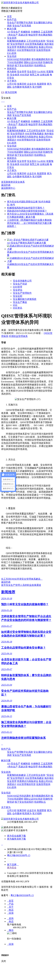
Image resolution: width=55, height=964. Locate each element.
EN (2, 92)
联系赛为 (27, 87)
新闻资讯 (11, 68)
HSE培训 (24, 74)
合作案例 (17, 87)
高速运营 (23, 35)
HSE (15, 305)
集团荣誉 (41, 84)
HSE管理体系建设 (34, 44)
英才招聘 (37, 87)
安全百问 (31, 71)
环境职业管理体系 (18, 336)
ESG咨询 (11, 53)
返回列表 (6, 185)
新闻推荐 (8, 592)
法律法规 (44, 74)
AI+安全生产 (13, 32)
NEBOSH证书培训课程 (19, 59)
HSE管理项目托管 (26, 50)
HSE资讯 (17, 308)
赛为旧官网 (11, 92)
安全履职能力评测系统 (24, 299)
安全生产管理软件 (22, 293)
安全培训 (11, 56)
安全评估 (17, 290)
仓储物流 (35, 32)
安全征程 (17, 296)
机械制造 (25, 32)
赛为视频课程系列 (40, 59)
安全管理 (21, 71)
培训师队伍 (40, 65)
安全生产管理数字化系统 (20, 22)
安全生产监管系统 (21, 25)
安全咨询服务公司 (22, 280)
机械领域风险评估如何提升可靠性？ (26, 208)
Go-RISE (41, 71)
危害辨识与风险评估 (27, 47)
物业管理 (33, 35)
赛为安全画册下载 (16, 836)
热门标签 (11, 858)
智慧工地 (34, 74)
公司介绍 (11, 84)
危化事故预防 (45, 35)
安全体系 (14, 74)
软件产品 (11, 19)
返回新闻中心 (8, 188)
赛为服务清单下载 (16, 839)
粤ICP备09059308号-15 (18, 855)
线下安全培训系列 (24, 65)
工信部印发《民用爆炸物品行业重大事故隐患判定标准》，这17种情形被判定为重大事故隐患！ (29, 223)
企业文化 (31, 84)
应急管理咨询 (43, 50)
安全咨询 (11, 38)
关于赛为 (11, 81)
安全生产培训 (20, 284)
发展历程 (21, 84)
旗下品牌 (13, 864)
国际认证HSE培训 (33, 62)
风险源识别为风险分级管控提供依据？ (27, 211)
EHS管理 (17, 287)
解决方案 (11, 28)
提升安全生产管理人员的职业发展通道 (21, 585)
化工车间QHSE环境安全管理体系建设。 (22, 579)
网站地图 (11, 861)
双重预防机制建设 (16, 41)
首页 (9, 16)
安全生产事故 (20, 302)
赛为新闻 (11, 71)
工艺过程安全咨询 (35, 41)
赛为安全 (11, 867)
